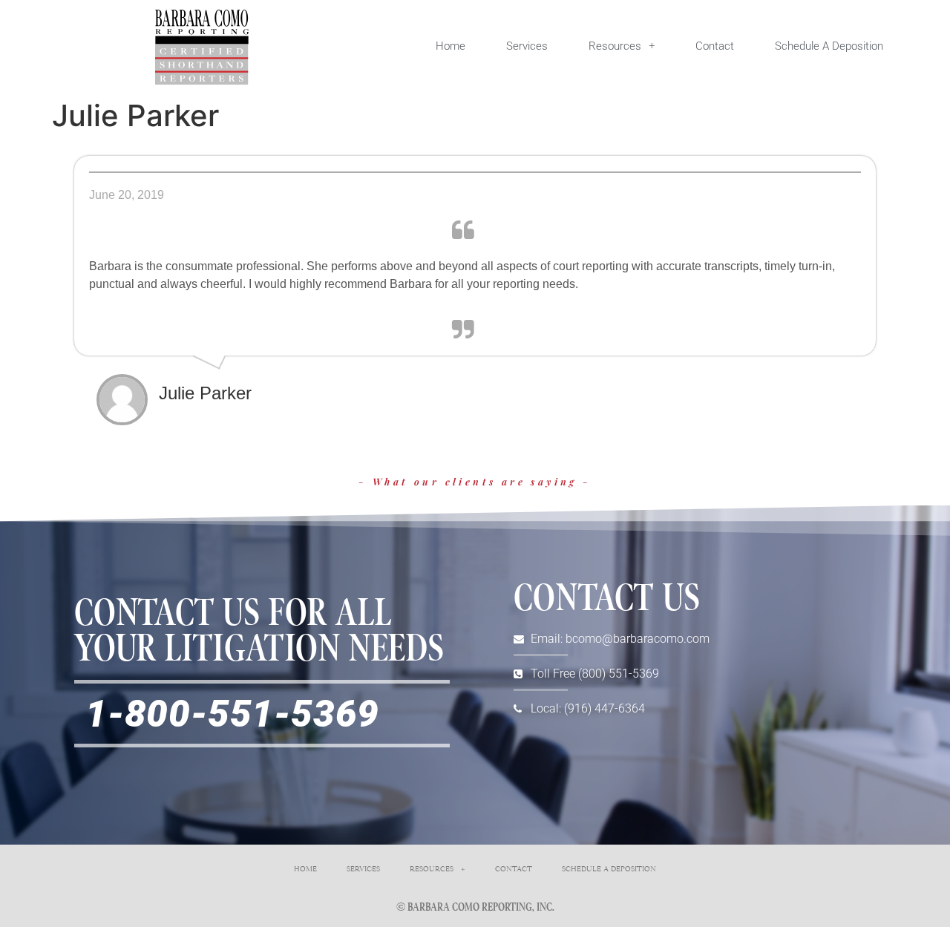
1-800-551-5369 (232, 714)
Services (527, 46)
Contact (714, 46)
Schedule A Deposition (829, 46)
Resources (615, 46)
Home (450, 46)
